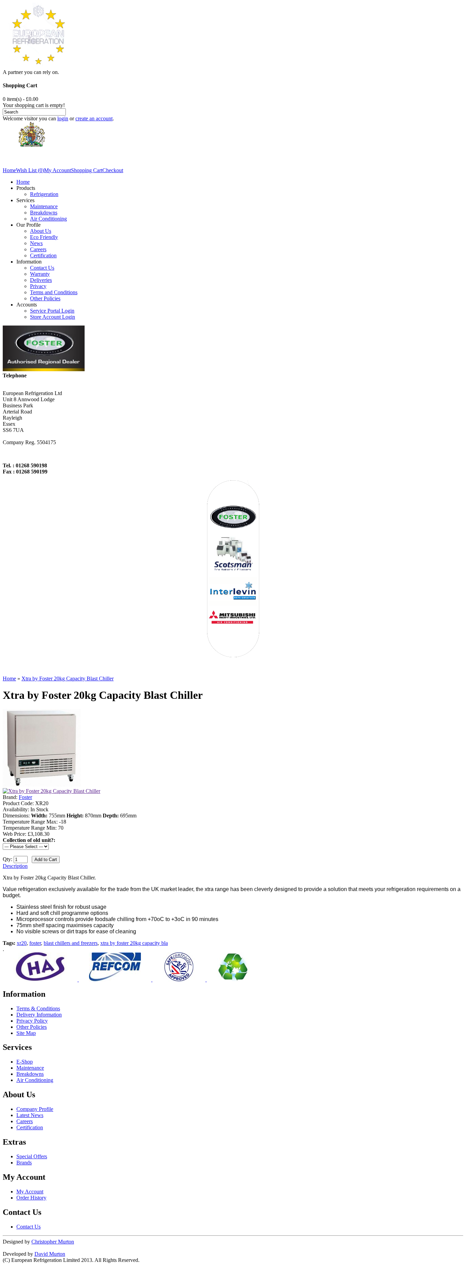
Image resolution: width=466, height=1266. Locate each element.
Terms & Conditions (38, 1008)
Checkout (112, 170)
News (36, 243)
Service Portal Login (52, 311)
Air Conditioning (48, 219)
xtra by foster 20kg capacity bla (134, 943)
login (62, 118)
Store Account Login (52, 317)
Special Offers (31, 1156)
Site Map (26, 1033)
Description (15, 866)
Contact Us (42, 268)
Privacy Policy (32, 1021)
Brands (24, 1162)
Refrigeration (44, 194)
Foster (25, 797)
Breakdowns (43, 212)
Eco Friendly (44, 237)
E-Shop (24, 1062)
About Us (40, 231)
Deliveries (41, 280)
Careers (38, 249)
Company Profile (34, 1109)
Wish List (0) (30, 170)
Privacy (38, 286)
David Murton (49, 1254)
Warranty (40, 274)
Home (9, 170)
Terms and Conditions (53, 292)
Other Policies (45, 298)
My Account (57, 170)
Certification (43, 255)
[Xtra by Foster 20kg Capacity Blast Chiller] (42, 785)
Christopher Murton (52, 1242)
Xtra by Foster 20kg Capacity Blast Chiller (67, 678)
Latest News (29, 1115)
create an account (94, 118)
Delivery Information (39, 1015)
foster (35, 943)
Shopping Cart (86, 170)
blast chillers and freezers (71, 943)
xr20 (22, 943)
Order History (31, 1198)
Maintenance (44, 206)
